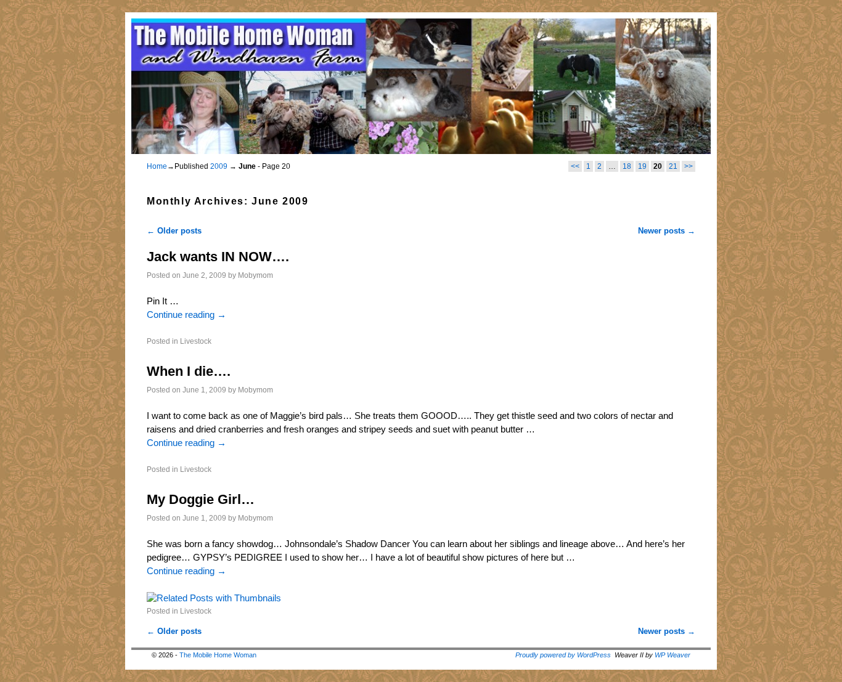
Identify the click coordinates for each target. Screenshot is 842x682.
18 (627, 166)
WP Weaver (672, 655)
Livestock (195, 341)
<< (575, 166)
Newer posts (666, 230)
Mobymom (255, 275)
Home (157, 166)
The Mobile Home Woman (217, 655)
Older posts (174, 230)
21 (673, 166)
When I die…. (189, 371)
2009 (218, 166)
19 (642, 166)
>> (688, 166)
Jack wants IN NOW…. (218, 256)
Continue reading (186, 315)
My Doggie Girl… (201, 499)
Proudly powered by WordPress (563, 655)
